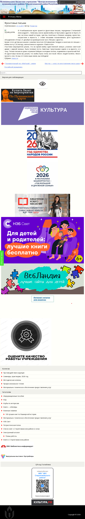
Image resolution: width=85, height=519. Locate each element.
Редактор (33, 26)
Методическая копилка (12, 380)
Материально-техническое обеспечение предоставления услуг (27, 387)
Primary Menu (14, 16)
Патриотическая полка (12, 425)
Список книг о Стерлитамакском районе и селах (21, 429)
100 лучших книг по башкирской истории (21, 414)
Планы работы (11, 436)
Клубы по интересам (11, 403)
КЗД (4, 400)
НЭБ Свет (7, 421)
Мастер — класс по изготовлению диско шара (62, 63)
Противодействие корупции (13, 373)
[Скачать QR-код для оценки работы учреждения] (36, 365)
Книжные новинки (10, 411)
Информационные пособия (13, 396)
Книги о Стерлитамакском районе (16, 440)
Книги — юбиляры (10, 407)
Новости (15, 58)
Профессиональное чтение (13, 384)
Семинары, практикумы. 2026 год (15, 376)
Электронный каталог (11, 432)
